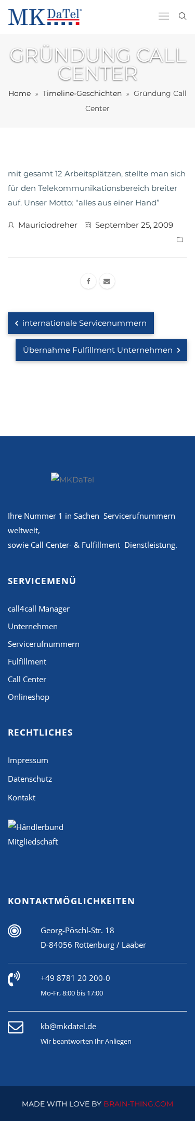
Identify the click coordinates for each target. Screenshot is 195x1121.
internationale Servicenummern (83, 323)
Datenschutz (30, 778)
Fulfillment (27, 661)
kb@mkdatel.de (68, 1026)
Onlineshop (28, 696)
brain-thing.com (138, 1104)
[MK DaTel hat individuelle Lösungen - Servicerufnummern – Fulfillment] (45, 17)
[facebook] (88, 281)
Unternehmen (33, 626)
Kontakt (21, 797)
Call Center (27, 679)
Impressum (28, 760)
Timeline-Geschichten (82, 93)
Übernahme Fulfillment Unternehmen (99, 350)
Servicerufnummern (44, 644)
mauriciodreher (47, 225)
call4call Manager (39, 608)
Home (19, 93)
